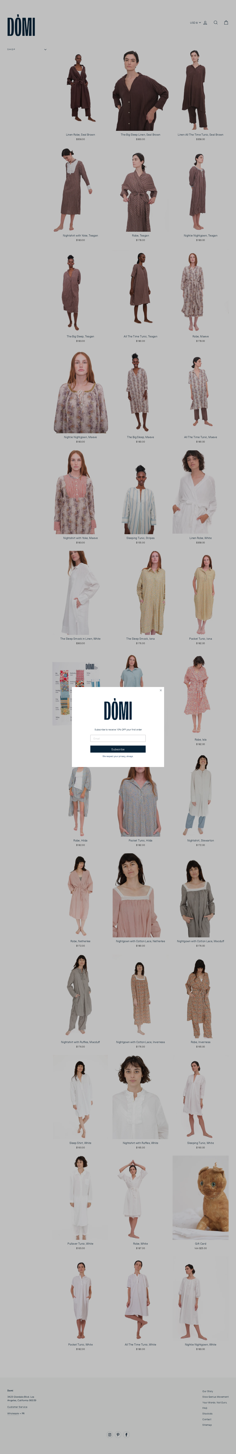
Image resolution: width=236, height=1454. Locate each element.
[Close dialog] (161, 690)
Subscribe (118, 749)
